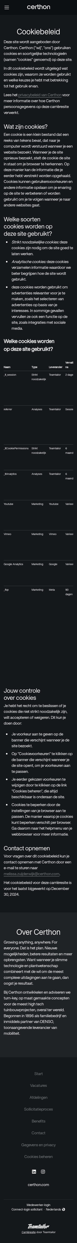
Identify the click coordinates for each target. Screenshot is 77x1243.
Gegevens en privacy (38, 1145)
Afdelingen (38, 1097)
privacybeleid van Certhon (39, 95)
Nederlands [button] (54, 1209)
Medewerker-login (38, 1205)
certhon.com (38, 1185)
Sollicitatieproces (38, 1109)
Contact (38, 1133)
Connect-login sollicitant (27, 1209)
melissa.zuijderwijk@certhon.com (31, 874)
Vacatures (38, 1085)
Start (38, 1074)
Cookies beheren (38, 1156)
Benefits (38, 1121)
